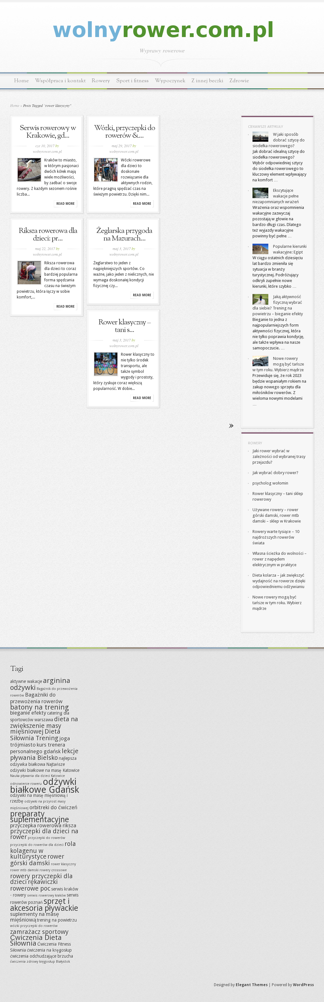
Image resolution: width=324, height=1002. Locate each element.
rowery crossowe (53, 870)
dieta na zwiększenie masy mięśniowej (44, 725)
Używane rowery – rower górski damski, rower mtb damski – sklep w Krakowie (276, 515)
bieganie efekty (28, 713)
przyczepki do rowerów (46, 838)
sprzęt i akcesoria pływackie (44, 905)
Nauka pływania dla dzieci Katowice (37, 776)
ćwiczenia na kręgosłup (49, 950)
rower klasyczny (63, 864)
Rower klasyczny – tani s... (124, 326)
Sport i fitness (132, 81)
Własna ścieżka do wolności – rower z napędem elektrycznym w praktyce (279, 559)
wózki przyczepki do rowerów (34, 926)
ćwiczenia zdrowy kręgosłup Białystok (40, 962)
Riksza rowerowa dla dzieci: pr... (48, 235)
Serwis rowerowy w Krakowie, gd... (48, 132)
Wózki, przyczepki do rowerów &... (124, 132)
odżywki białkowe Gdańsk (44, 785)
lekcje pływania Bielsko (44, 754)
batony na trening (39, 707)
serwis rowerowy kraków (46, 895)
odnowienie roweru (26, 784)
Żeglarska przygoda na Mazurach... (124, 235)
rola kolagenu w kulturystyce (43, 850)
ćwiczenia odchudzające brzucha (41, 956)
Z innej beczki (207, 81)
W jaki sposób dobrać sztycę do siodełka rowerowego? (278, 140)
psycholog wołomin (270, 483)
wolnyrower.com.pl (47, 151)
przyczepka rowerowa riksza (43, 825)
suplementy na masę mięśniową (34, 917)
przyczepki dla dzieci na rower (44, 834)
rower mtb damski (24, 870)
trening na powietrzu (57, 920)
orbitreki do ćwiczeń (53, 807)
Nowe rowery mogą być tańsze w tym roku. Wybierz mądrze (278, 364)
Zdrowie (239, 81)
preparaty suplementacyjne (39, 816)
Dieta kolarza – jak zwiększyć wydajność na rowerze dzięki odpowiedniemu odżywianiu (278, 581)
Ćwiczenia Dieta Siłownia (36, 940)
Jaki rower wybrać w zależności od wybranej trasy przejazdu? (278, 456)
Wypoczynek (170, 81)
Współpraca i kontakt (60, 81)
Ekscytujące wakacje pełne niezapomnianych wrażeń (275, 196)
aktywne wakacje (26, 681)
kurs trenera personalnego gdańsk (37, 748)
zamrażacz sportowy (39, 932)
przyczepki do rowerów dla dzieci (37, 845)
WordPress (303, 985)
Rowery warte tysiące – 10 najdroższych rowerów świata (275, 537)
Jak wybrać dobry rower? (275, 472)
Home (21, 81)
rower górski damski (37, 860)
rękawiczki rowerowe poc (34, 885)
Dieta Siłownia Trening (35, 735)
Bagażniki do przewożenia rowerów (36, 698)
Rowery (101, 81)
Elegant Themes (252, 985)
